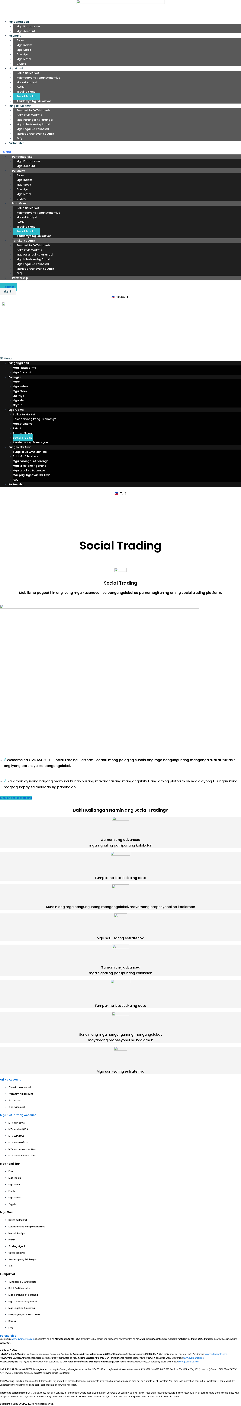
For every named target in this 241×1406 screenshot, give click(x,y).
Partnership (16, 143)
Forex (20, 40)
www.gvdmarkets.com (23, 1339)
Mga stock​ (24, 50)
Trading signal (26, 92)
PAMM (20, 87)
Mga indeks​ (24, 45)
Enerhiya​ (22, 54)
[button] (120, 152)
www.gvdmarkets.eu (188, 1361)
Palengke (14, 36)
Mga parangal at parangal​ (35, 120)
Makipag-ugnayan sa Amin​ (35, 134)
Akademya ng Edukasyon (34, 101)
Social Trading (26, 96)
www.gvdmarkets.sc (193, 1358)
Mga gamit (16, 68)
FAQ (19, 138)
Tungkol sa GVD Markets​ (33, 110)
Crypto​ (21, 64)
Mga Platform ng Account (18, 1115)
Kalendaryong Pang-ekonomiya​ (38, 78)
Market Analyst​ (27, 82)
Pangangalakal (19, 22)
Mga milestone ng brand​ (33, 124)
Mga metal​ (24, 59)
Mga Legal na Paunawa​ (33, 129)
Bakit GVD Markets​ (29, 115)
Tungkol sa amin (19, 106)
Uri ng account (10, 1079)
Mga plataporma (28, 26)
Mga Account (26, 31)
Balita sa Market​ (28, 73)
